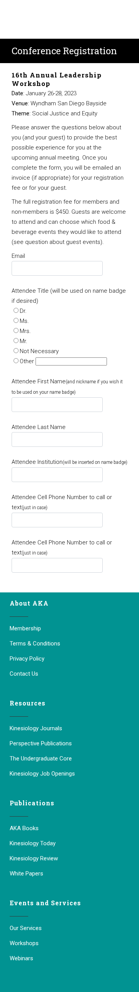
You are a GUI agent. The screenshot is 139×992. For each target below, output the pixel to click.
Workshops (24, 943)
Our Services (26, 928)
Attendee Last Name (39, 427)
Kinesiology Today (33, 843)
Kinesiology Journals (36, 728)
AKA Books (24, 828)
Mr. (23, 341)
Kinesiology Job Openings (42, 773)
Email (18, 255)
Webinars (21, 958)
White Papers (26, 873)
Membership (25, 628)
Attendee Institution (69, 461)
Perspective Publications (41, 743)
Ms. (24, 321)
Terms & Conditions (35, 643)
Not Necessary (39, 351)
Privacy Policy (27, 658)
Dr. (23, 310)
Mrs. (25, 331)
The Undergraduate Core (41, 758)
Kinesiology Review (34, 858)
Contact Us (24, 673)
